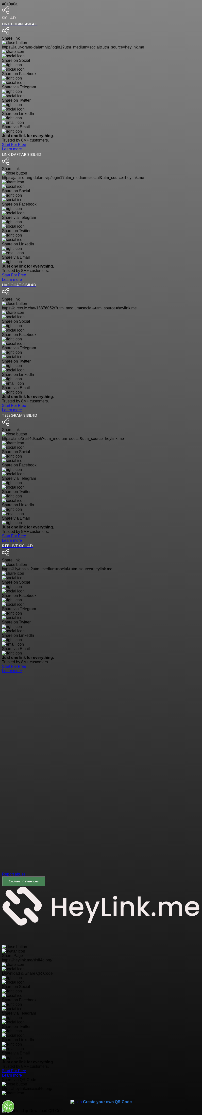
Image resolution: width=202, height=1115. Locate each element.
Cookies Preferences (24, 881)
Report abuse (14, 874)
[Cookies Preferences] (8, 1106)
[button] (101, 779)
